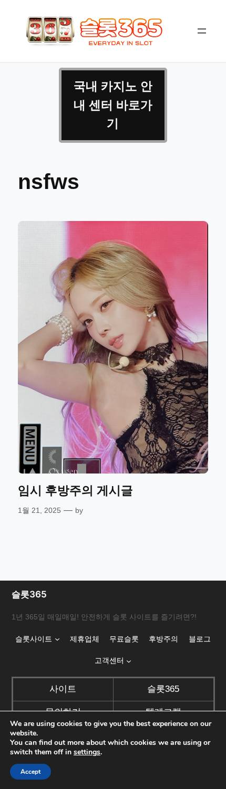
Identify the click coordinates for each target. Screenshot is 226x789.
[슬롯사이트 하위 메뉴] (57, 638)
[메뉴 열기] (202, 31)
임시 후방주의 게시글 (75, 490)
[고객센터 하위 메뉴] (128, 661)
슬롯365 (29, 594)
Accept (30, 771)
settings (87, 752)
